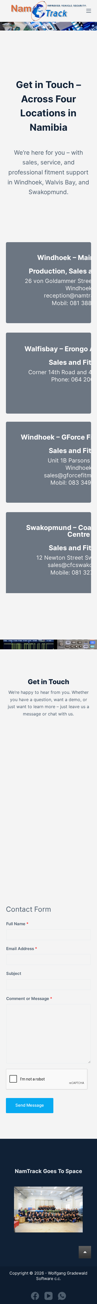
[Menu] (88, 10)
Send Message (29, 1105)
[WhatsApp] (62, 1296)
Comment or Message (29, 998)
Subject (13, 973)
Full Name (17, 923)
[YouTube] (48, 1296)
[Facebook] (35, 1296)
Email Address (21, 948)
